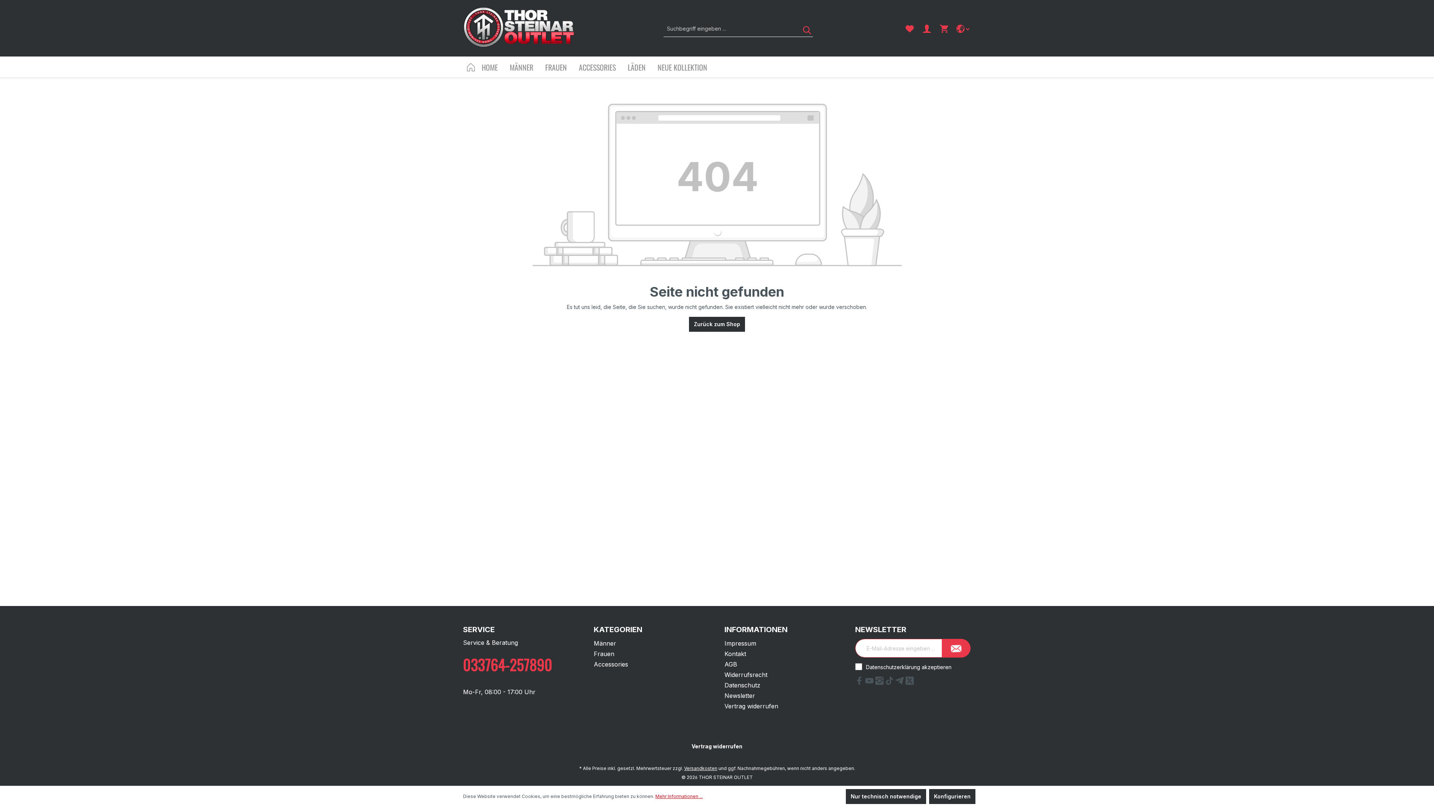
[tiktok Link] (890, 682)
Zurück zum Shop (717, 324)
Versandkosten (700, 768)
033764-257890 (507, 664)
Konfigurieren (952, 796)
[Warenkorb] (944, 29)
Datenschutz (742, 685)
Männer (605, 643)
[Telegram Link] (901, 682)
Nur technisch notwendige (886, 796)
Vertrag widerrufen (751, 706)
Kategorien (618, 629)
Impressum (740, 643)
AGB (730, 664)
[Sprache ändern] (963, 29)
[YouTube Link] (870, 682)
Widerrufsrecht (745, 674)
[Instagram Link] (880, 682)
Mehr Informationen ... (679, 796)
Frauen (604, 654)
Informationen (756, 629)
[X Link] (910, 682)
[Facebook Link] (860, 682)
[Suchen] (804, 28)
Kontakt (735, 654)
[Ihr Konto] (926, 29)
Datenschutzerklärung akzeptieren (909, 667)
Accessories (611, 664)
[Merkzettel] (909, 29)
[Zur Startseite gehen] (519, 27)
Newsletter (739, 695)
